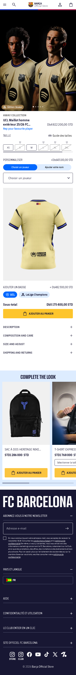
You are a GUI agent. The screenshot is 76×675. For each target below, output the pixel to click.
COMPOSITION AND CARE (18, 335)
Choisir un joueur (20, 167)
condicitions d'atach (42, 541)
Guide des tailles (62, 135)
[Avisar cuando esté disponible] (20, 142)
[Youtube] (38, 654)
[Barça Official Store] (38, 4)
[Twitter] (55, 654)
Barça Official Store (43, 666)
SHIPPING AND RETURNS (17, 352)
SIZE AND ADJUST (14, 344)
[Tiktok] (46, 654)
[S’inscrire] (67, 528)
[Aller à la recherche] (14, 4)
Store (12, 659)
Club (21, 659)
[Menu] (4, 4)
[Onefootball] (64, 654)
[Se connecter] (60, 4)
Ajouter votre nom (54, 167)
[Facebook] (29, 654)
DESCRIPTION (11, 327)
